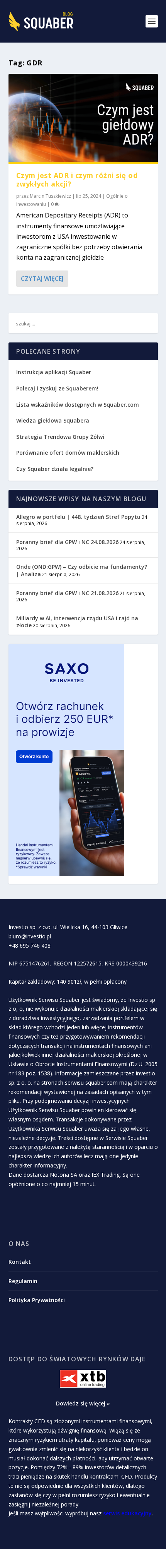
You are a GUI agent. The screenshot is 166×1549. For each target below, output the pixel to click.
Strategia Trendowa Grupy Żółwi (60, 436)
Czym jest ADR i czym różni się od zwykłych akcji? (77, 179)
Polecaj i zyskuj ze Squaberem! (57, 388)
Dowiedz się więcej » (83, 1403)
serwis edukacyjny (127, 1513)
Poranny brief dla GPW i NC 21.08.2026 (67, 593)
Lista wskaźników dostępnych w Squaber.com (77, 404)
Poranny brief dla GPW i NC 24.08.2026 (67, 542)
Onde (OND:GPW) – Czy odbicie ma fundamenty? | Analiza (81, 570)
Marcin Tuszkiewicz (50, 196)
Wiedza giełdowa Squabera (52, 420)
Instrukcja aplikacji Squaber (53, 372)
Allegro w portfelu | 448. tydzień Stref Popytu (78, 516)
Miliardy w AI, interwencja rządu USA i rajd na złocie (77, 621)
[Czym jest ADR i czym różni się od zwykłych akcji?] (83, 119)
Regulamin (22, 1281)
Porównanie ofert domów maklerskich (67, 452)
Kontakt (19, 1261)
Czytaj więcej (42, 278)
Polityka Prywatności (36, 1300)
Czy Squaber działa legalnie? (54, 468)
